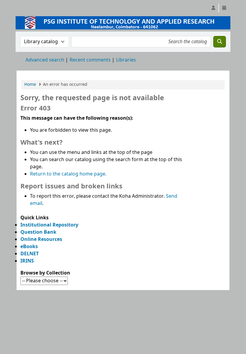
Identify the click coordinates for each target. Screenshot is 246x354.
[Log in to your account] (213, 8)
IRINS (27, 261)
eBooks (29, 246)
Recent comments (90, 60)
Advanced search (45, 60)
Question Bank (38, 232)
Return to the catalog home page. (68, 174)
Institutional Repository (49, 225)
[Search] (219, 41)
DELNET (29, 253)
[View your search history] (224, 8)
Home (30, 84)
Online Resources (41, 239)
